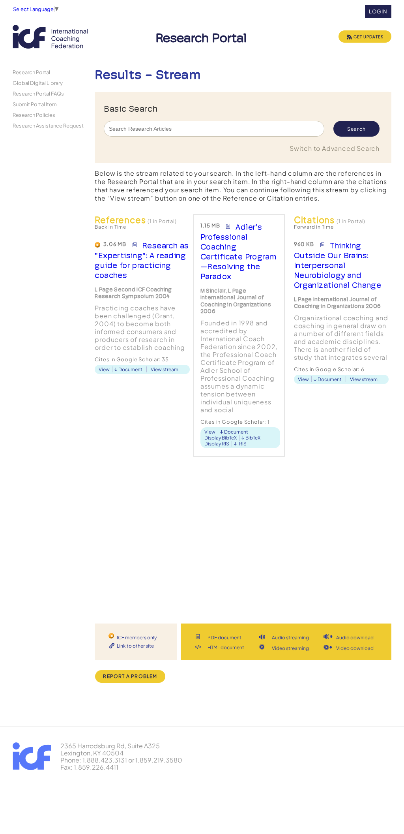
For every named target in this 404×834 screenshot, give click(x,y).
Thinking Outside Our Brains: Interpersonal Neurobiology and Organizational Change (337, 265)
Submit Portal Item (35, 104)
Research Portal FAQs (38, 93)
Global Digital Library (38, 82)
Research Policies (34, 114)
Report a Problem (130, 676)
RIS (243, 444)
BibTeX (252, 438)
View (104, 369)
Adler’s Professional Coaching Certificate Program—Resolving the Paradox (238, 251)
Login (378, 11)
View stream (164, 369)
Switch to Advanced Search (335, 148)
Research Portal (31, 72)
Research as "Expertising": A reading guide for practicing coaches (142, 260)
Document (130, 369)
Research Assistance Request (48, 125)
